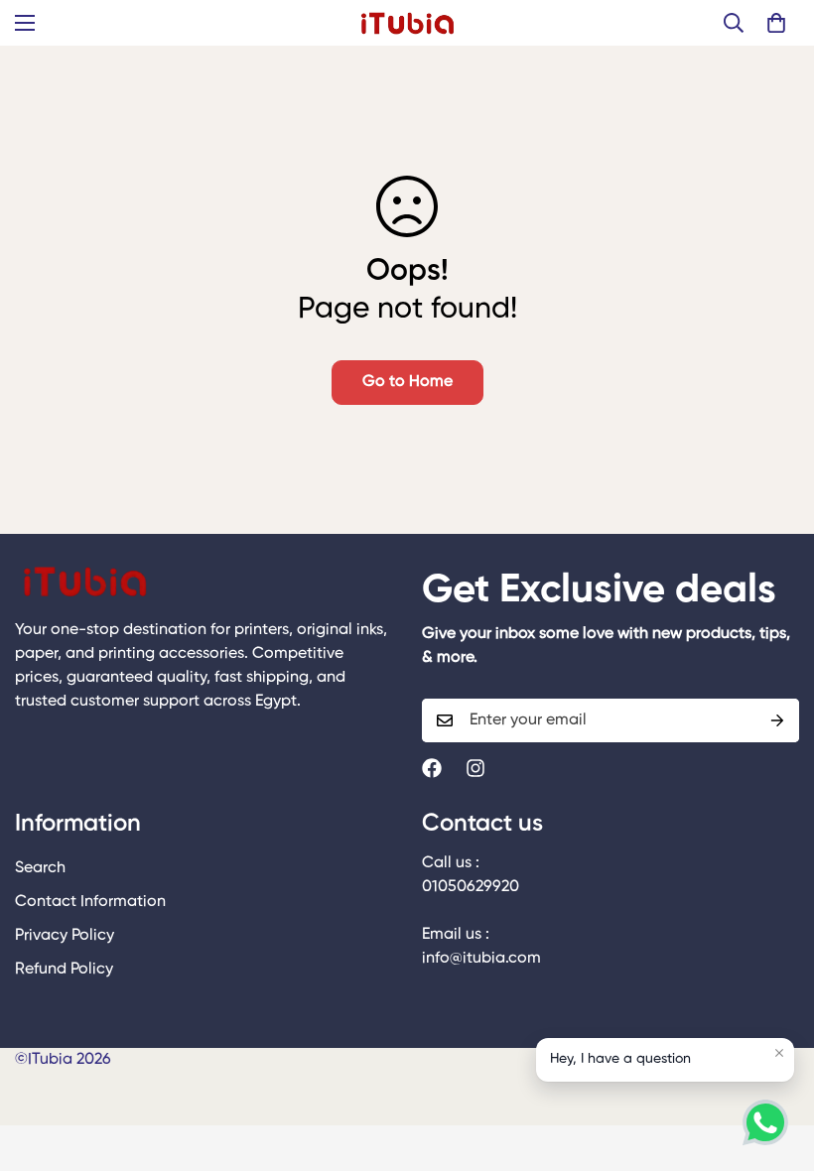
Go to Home (407, 382)
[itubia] (407, 23)
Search (40, 868)
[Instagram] (475, 768)
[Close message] (779, 1053)
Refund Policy (64, 969)
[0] (776, 23)
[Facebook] (432, 768)
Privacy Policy (64, 936)
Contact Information (90, 902)
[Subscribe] (777, 720)
